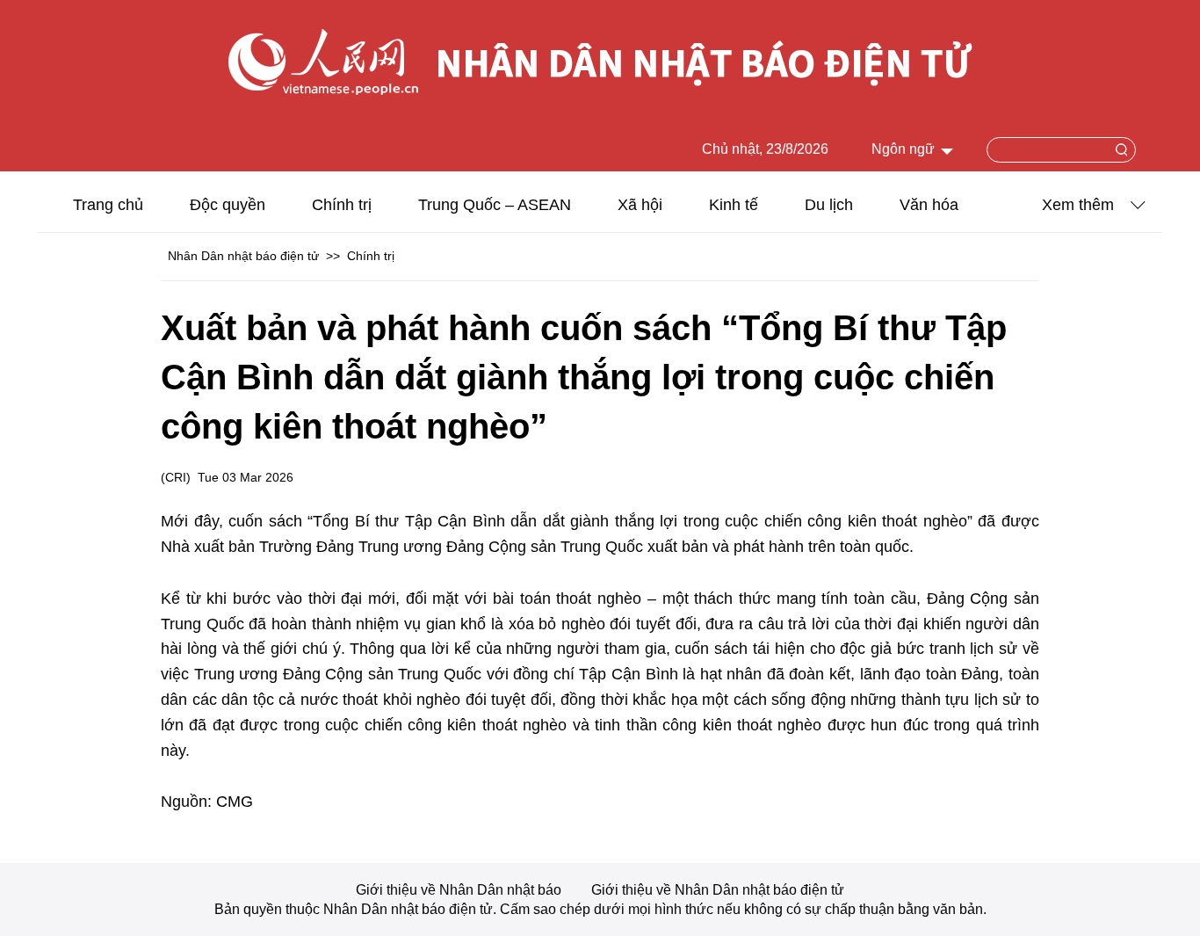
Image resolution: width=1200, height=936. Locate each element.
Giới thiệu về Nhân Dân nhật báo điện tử (717, 889)
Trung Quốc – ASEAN (494, 205)
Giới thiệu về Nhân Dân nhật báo (460, 889)
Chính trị (342, 205)
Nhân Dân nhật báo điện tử (243, 256)
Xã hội (640, 205)
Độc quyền (227, 205)
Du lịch (829, 205)
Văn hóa (929, 205)
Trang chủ (108, 205)
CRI (175, 477)
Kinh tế (733, 205)
